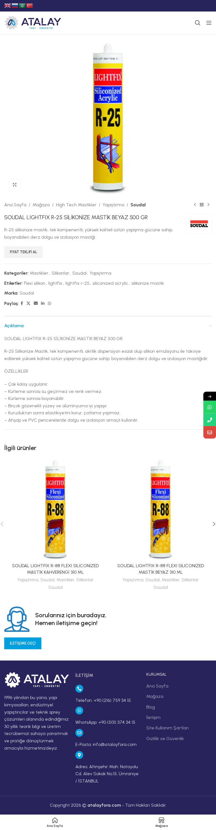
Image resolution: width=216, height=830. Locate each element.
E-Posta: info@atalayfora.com (106, 744)
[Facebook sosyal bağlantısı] (22, 303)
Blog (150, 707)
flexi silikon (34, 283)
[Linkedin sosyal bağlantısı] (42, 303)
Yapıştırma (113, 204)
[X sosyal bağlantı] (28, 303)
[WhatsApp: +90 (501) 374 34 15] (79, 710)
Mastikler (39, 273)
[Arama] (197, 22)
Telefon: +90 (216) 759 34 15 (103, 700)
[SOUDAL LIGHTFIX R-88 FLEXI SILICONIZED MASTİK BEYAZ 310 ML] (160, 509)
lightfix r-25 (77, 283)
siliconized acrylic (110, 283)
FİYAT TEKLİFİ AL (23, 252)
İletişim (153, 717)
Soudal (138, 204)
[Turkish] (29, 5)
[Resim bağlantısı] (37, 679)
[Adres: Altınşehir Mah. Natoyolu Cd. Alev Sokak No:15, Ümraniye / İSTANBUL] (79, 755)
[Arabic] (22, 5)
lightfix (55, 283)
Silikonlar (60, 273)
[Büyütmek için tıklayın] (14, 185)
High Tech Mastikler (76, 204)
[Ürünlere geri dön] (201, 204)
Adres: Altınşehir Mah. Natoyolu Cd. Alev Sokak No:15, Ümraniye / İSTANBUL (107, 774)
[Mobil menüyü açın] (209, 22)
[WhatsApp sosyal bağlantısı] (49, 303)
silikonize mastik (147, 283)
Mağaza (41, 204)
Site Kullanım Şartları (167, 728)
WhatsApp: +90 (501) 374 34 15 (105, 722)
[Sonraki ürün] (208, 204)
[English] (8, 5)
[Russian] (15, 5)
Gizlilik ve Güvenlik (165, 738)
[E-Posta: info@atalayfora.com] (79, 733)
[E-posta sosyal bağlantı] (35, 303)
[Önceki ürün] (195, 204)
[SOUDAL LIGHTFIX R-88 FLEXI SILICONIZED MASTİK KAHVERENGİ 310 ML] (55, 509)
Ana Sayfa (15, 204)
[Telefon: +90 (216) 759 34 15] (79, 689)
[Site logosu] (33, 22)
